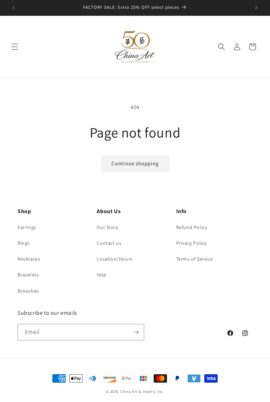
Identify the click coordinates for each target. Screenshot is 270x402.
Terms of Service (194, 259)
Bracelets (28, 275)
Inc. (160, 391)
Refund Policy (191, 227)
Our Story (107, 227)
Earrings (27, 227)
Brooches (28, 291)
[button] (14, 47)
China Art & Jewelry (138, 391)
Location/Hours (114, 259)
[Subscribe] (136, 332)
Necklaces (29, 259)
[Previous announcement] (13, 7)
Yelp (101, 275)
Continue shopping (135, 163)
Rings (24, 243)
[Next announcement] (256, 7)
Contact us (109, 243)
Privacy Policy (191, 243)
